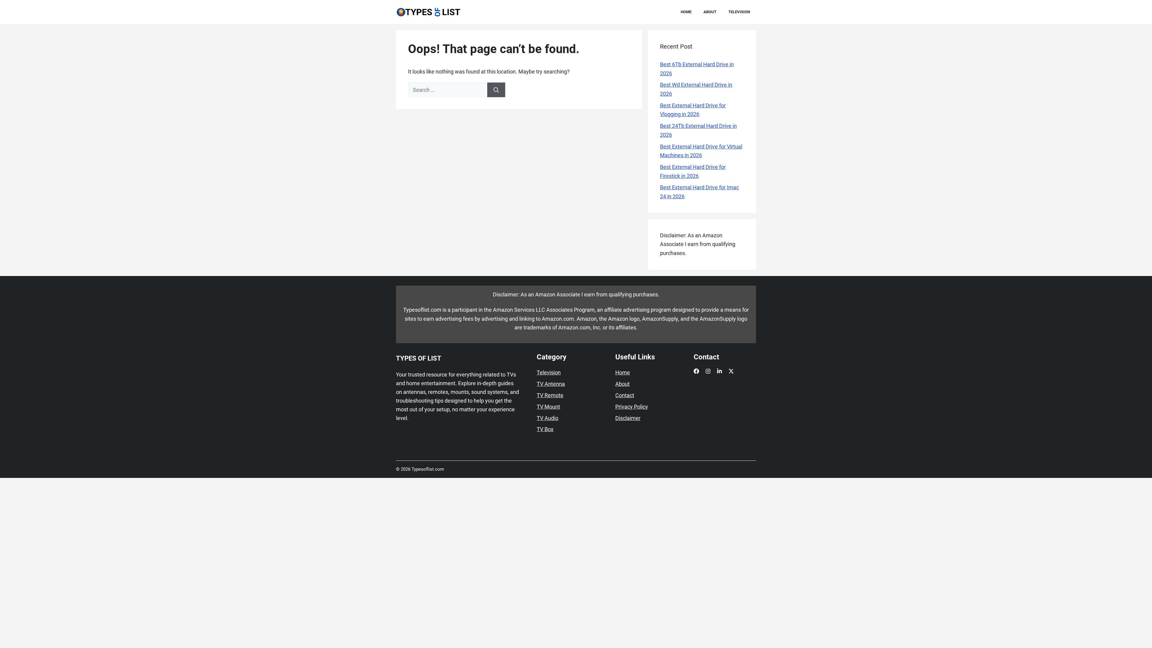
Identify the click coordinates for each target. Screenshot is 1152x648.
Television (739, 12)
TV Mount (548, 407)
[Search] (496, 89)
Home (686, 12)
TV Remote (550, 395)
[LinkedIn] (719, 371)
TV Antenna (551, 384)
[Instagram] (708, 371)
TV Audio (547, 418)
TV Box (545, 429)
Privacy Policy (631, 407)
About (710, 12)
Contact (624, 395)
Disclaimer (627, 418)
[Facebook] (696, 371)
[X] (731, 371)
